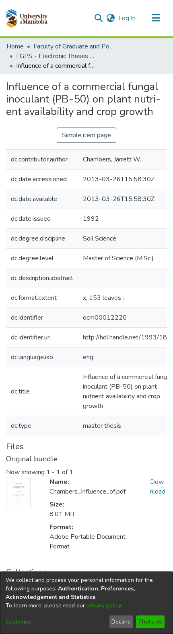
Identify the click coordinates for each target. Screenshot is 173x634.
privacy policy (103, 605)
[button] (26, 18)
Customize (19, 622)
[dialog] (86, 603)
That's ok (150, 622)
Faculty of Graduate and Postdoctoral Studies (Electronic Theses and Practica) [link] (73, 46)
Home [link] (15, 46)
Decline (121, 622)
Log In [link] (127, 18)
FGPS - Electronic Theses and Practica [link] (56, 56)
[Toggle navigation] (155, 18)
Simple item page (86, 135)
